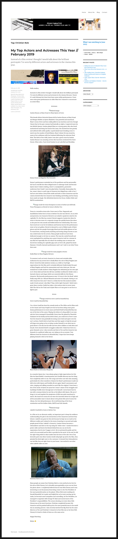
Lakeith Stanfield (15, 99)
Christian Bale (20, 96)
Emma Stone (21, 97)
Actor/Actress (14, 90)
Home (84, 12)
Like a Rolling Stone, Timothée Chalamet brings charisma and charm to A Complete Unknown (95, 74)
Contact (104, 12)
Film (16, 92)
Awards (13, 92)
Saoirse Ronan (18, 104)
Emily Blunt (14, 97)
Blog (98, 12)
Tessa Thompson (15, 107)
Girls (19, 92)
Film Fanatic (14, 532)
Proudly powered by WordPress (27, 532)
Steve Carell (21, 106)
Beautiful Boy (14, 94)
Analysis (20, 90)
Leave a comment (15, 111)
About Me (91, 12)
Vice (17, 109)
